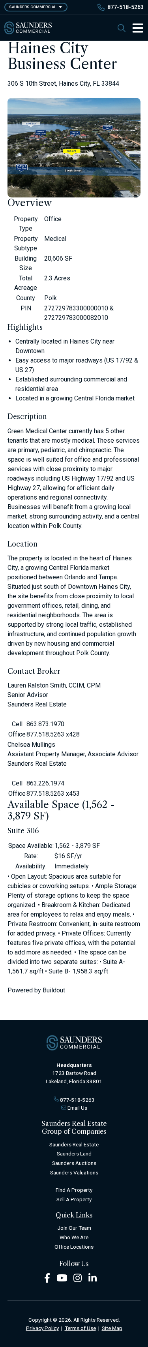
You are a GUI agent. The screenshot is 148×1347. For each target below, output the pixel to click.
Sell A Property (74, 1199)
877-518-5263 (125, 7)
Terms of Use (80, 1328)
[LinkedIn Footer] (92, 1277)
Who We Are (74, 1237)
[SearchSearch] (122, 28)
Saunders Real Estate (74, 1144)
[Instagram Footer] (77, 1277)
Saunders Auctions (74, 1163)
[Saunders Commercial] (28, 27)
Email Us (77, 1108)
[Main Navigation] (135, 28)
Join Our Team (74, 1228)
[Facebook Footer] (47, 1277)
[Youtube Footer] (62, 1277)
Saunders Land (74, 1153)
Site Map (112, 1328)
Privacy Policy (42, 1328)
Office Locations (74, 1247)
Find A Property (74, 1190)
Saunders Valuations (74, 1172)
